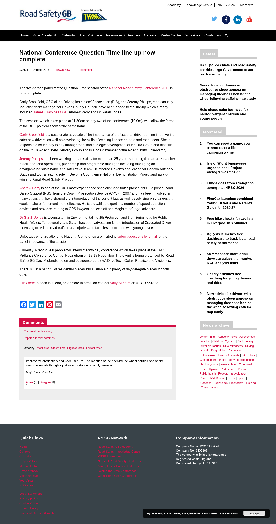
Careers (150, 35)
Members (247, 5)
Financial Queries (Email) (36, 513)
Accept (254, 513)
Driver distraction (210, 346)
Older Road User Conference (118, 475)
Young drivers (209, 387)
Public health (208, 373)
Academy (174, 5)
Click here (27, 283)
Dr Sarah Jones (31, 217)
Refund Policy (28, 508)
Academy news (227, 336)
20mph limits (208, 336)
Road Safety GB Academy (115, 446)
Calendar (69, 35)
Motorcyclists (209, 364)
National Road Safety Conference (120, 461)
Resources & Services (123, 35)
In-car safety (227, 359)
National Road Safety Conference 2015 (139, 88)
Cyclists (230, 341)
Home (24, 35)
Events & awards (228, 355)
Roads (204, 378)
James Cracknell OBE (50, 112)
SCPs (231, 378)
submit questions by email (137, 236)
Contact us (212, 35)
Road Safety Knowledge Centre (119, 451)
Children (217, 341)
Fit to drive (248, 355)
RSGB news (63, 69)
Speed (241, 378)
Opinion (213, 369)
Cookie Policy (28, 503)
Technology (221, 382)
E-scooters (235, 350)
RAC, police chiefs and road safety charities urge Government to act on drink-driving (228, 69)
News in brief (228, 364)
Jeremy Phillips (31, 159)
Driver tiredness (233, 346)
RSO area (26, 485)
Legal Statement (30, 493)
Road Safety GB (45, 35)
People (242, 369)
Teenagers (237, 382)
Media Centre (170, 35)
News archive (28, 470)
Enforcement (208, 355)
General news (208, 359)
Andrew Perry (29, 188)
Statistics (206, 382)
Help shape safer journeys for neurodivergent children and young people (224, 114)
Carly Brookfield (31, 134)
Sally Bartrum (120, 283)
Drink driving (245, 341)
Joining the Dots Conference (117, 470)
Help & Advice (91, 35)
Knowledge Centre (199, 5)
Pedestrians (228, 369)
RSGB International (111, 456)
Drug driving (218, 350)
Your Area (192, 35)
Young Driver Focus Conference (119, 466)
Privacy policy (28, 498)
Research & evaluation (232, 373)
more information (228, 513)
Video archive (28, 475)
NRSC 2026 (226, 5)
